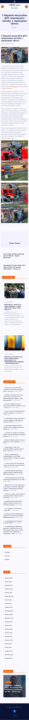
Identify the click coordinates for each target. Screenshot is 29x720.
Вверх (15, 715)
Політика (3, 44)
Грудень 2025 (8, 607)
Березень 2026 (9, 596)
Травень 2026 (8, 589)
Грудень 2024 (8, 651)
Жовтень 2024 (9, 658)
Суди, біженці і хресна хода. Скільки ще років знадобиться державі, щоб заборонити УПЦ (14, 420)
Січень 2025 (8, 647)
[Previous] (22, 671)
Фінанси (7, 559)
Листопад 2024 (9, 654)
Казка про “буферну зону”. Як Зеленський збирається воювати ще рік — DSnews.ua (14, 405)
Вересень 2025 (9, 618)
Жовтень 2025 (9, 614)
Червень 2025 (8, 629)
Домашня (14, 27)
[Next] (24, 671)
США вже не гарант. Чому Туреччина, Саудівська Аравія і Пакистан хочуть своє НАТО (14, 496)
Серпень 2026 (8, 578)
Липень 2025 (8, 625)
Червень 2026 (9, 585)
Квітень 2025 (8, 636)
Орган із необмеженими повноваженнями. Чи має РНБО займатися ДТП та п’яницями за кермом (14, 456)
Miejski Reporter (7, 88)
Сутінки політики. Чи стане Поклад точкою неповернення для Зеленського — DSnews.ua (14, 465)
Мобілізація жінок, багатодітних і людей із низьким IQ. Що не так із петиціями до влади (13, 503)
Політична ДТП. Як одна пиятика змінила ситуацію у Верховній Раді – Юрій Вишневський (13, 472)
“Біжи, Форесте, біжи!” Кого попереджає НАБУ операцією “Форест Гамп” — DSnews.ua (13, 449)
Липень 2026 (8, 581)
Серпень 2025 (8, 621)
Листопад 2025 (9, 610)
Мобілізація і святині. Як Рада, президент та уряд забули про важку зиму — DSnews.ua (13, 389)
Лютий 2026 (8, 600)
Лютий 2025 (8, 643)
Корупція (7, 552)
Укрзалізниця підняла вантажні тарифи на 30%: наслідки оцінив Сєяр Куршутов (13, 427)
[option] (14, 686)
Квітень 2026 (8, 592)
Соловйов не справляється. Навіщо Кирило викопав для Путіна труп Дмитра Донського (14, 434)
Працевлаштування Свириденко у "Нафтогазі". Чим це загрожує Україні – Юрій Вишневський (13, 515)
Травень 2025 (8, 632)
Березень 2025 (9, 640)
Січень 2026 (8, 603)
